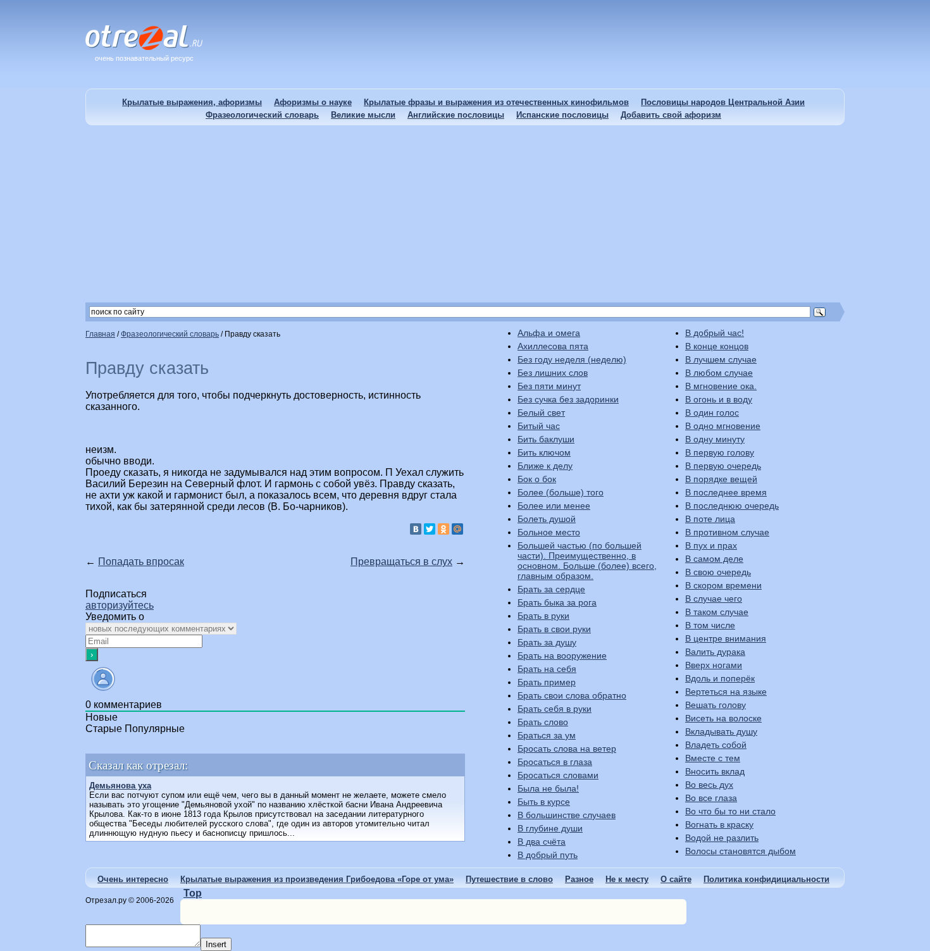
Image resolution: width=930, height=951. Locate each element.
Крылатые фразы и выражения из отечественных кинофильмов (496, 102)
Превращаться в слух (401, 561)
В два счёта (542, 841)
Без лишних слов (553, 373)
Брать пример (547, 682)
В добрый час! (714, 333)
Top (192, 893)
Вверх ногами (713, 665)
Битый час (539, 426)
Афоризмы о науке (313, 102)
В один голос (712, 412)
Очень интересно (132, 879)
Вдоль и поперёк (720, 678)
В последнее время (726, 492)
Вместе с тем (712, 758)
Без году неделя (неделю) (572, 359)
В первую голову (719, 452)
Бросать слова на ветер (567, 748)
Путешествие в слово (509, 879)
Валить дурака (715, 652)
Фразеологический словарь (262, 115)
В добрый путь (548, 855)
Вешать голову (715, 705)
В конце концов (716, 346)
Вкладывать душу (721, 731)
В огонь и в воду (718, 399)
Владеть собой (716, 745)
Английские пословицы (455, 115)
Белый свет (541, 412)
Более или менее (554, 505)
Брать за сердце (551, 589)
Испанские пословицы (562, 115)
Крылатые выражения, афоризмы (192, 102)
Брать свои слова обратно (572, 695)
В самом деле (714, 559)
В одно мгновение (722, 426)
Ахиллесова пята (553, 346)
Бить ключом (544, 452)
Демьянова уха (120, 785)
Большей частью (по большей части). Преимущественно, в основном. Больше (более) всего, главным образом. (587, 560)
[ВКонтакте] (415, 529)
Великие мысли (363, 115)
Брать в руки (543, 616)
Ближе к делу (545, 466)
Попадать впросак (141, 561)
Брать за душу (547, 642)
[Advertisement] (465, 213)
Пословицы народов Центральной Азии (723, 102)
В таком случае (716, 612)
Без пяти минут (549, 386)
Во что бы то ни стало (730, 811)
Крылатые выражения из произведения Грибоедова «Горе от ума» (317, 879)
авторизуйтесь (119, 605)
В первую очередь (723, 466)
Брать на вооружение (562, 655)
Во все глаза (711, 798)
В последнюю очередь (732, 505)
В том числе (710, 625)
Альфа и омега (549, 333)
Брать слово (543, 722)
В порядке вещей (721, 479)
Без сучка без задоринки (568, 399)
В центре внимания (725, 638)
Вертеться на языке (726, 692)
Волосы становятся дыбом (740, 851)
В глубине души (550, 828)
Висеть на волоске (723, 718)
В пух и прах (711, 545)
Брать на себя (547, 669)
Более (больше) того (561, 492)
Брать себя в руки (555, 709)
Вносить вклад (715, 771)
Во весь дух (709, 785)
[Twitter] (429, 529)
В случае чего (713, 599)
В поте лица (710, 519)
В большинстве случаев (567, 815)
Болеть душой (547, 519)
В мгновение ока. (721, 386)
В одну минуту (715, 439)
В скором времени (723, 585)
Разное (579, 879)
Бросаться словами (558, 775)
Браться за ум (547, 735)
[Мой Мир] (457, 529)
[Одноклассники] (443, 529)
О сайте (675, 879)
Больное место (549, 532)
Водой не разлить (722, 838)
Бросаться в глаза (555, 762)
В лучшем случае (721, 359)
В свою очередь (718, 572)
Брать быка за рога (557, 602)
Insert (216, 944)
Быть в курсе (544, 802)
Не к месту (626, 879)
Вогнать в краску (719, 824)
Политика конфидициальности (766, 879)
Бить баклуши (546, 439)
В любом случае (719, 373)
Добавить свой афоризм (671, 115)
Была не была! (548, 788)
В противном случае (727, 532)
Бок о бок (537, 479)
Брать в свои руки (554, 629)
